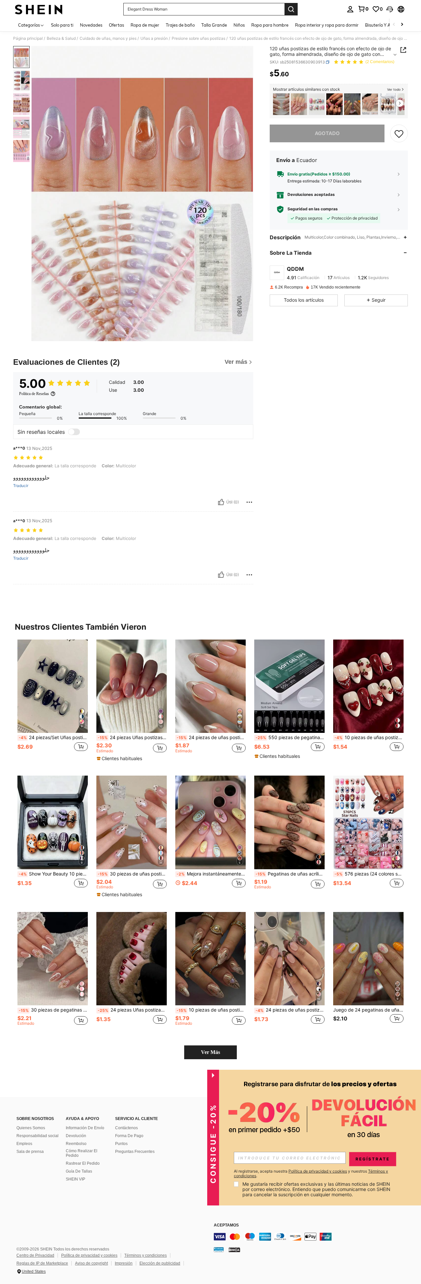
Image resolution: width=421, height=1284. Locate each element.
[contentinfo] (312, 1237)
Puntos (121, 1143)
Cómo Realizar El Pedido (81, 1153)
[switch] (74, 432)
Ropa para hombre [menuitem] (269, 25)
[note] (120, 758)
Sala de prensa (30, 1151)
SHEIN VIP (75, 1179)
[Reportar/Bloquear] (249, 502)
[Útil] (221, 502)
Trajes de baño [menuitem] (180, 25)
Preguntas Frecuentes (135, 1151)
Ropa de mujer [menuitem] (145, 25)
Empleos (24, 1143)
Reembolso (76, 1143)
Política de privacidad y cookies (89, 1255)
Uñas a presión (154, 38)
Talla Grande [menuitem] (214, 25)
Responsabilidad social (37, 1135)
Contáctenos (126, 1128)
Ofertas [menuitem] (116, 25)
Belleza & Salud (61, 38)
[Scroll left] (394, 24)
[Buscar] (291, 9)
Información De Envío (85, 1128)
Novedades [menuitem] (91, 25)
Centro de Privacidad (35, 1255)
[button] (390, 9)
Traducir (20, 485)
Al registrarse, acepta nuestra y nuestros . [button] (311, 1173)
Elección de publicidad (159, 1263)
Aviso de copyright (91, 1263)
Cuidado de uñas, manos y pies (108, 38)
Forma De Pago (129, 1135)
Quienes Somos (30, 1128)
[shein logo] (38, 9)
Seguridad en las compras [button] (312, 209)
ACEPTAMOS (226, 1225)
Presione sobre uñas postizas (198, 38)
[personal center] (350, 9)
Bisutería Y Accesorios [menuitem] (386, 25)
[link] (363, 9)
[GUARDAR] (399, 133)
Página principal (28, 38)
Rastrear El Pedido (83, 1163)
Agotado (327, 133)
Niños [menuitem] (239, 25)
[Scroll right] (402, 24)
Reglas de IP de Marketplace (42, 1263)
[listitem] (281, 104)
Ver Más (210, 1052)
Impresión (124, 1263)
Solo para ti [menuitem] (62, 25)
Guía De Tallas (79, 1171)
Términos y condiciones (145, 1255)
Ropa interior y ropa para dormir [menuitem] (327, 25)
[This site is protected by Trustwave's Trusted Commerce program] (219, 1249)
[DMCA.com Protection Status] (234, 1249)
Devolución (76, 1135)
